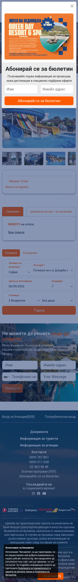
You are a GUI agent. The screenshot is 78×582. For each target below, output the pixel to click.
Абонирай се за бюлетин (39, 101)
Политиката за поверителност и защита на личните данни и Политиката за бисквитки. (28, 571)
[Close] (72, 6)
